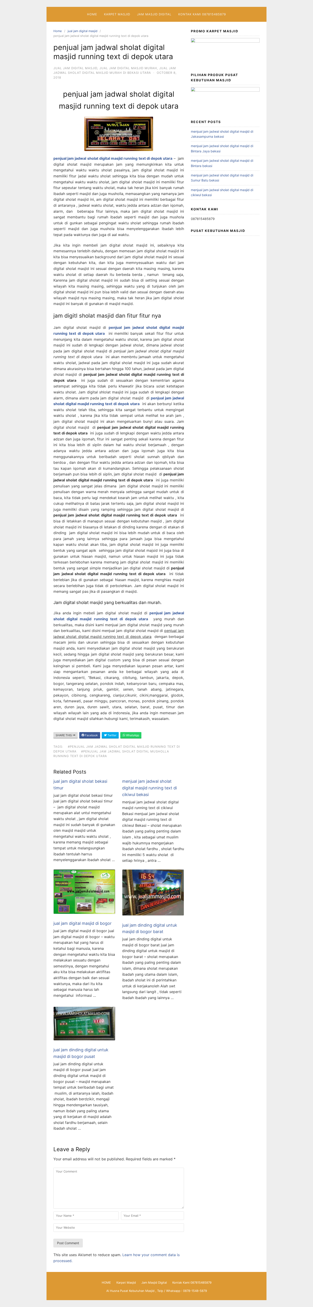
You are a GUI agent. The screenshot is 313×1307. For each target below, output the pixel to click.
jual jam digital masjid (82, 31)
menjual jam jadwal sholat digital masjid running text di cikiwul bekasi (149, 788)
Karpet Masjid (117, 14)
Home (57, 31)
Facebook (91, 735)
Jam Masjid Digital (154, 14)
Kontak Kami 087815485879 (202, 14)
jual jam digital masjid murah (128, 68)
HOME (92, 14)
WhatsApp (132, 735)
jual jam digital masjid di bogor (82, 923)
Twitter (111, 735)
